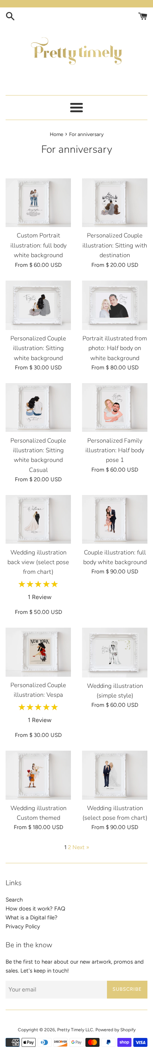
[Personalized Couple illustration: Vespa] (38, 652)
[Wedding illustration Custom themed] (38, 775)
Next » (80, 847)
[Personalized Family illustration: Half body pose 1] (114, 407)
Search (14, 899)
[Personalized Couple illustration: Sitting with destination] (114, 202)
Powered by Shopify (115, 1029)
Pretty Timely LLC (75, 1029)
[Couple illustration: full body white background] (114, 519)
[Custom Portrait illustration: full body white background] (38, 202)
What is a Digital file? (32, 917)
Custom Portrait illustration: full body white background (38, 245)
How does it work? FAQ (35, 908)
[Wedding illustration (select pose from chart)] (114, 775)
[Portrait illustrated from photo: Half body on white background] (114, 305)
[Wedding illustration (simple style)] (114, 652)
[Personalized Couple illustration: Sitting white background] (38, 305)
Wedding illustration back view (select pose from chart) (38, 562)
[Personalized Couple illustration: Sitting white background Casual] (38, 407)
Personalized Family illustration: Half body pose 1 (114, 450)
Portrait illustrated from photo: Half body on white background (114, 348)
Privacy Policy (23, 926)
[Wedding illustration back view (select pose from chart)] (38, 519)
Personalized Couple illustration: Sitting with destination (114, 245)
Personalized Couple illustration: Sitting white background (38, 348)
